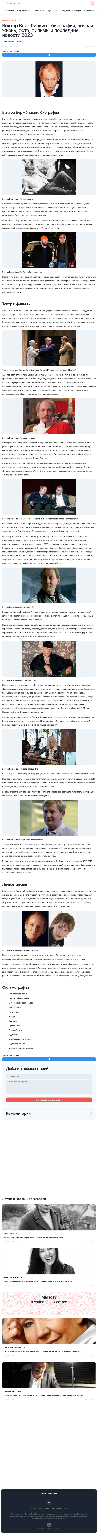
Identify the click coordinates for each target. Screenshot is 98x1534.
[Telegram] (49, 1502)
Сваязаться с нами (49, 1493)
